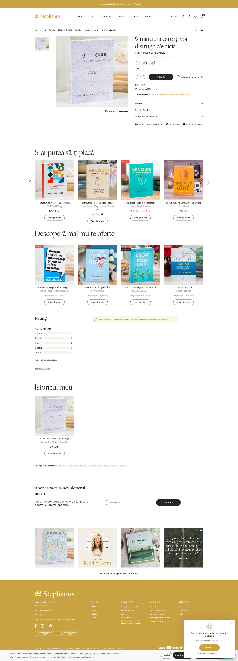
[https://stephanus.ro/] (50, 16)
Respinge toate (183, 655)
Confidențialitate (91, 648)
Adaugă (161, 77)
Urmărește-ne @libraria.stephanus (119, 573)
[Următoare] (201, 30)
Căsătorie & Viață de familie (71, 465)
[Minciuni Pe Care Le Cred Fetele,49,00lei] (97, 180)
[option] (54, 276)
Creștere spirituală (98, 465)
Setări (166, 655)
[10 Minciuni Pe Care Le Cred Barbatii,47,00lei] (183, 180)
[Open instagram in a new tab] (42, 625)
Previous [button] (29, 182)
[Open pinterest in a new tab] (50, 625)
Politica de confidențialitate (83, 657)
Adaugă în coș (54, 217)
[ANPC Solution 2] (67, 633)
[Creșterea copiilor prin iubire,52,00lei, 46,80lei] (97, 265)
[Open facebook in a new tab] (35, 625)
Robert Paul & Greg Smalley (150, 53)
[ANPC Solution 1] (45, 633)
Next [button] (208, 182)
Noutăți (114, 465)
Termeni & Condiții (72, 648)
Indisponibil (140, 302)
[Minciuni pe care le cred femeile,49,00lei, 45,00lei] (140, 180)
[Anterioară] (197, 30)
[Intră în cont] (183, 16)
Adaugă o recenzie (42, 369)
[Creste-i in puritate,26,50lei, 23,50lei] (183, 265)
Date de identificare (111, 648)
